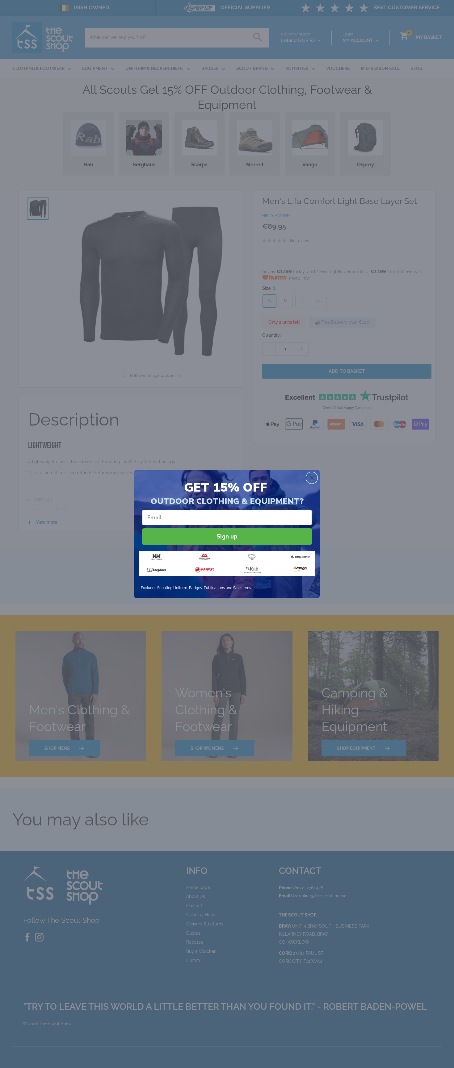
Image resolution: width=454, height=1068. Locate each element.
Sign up (227, 536)
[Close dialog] (311, 477)
